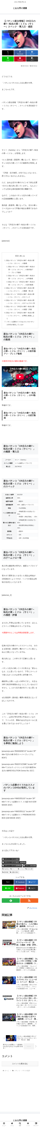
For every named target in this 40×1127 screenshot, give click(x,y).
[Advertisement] (18, 1090)
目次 (17, 256)
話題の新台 (15, 872)
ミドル (22, 869)
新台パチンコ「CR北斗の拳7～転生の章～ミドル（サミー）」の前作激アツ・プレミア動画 (21, 269)
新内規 (6, 872)
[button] (32, 59)
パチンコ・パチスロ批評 (11, 859)
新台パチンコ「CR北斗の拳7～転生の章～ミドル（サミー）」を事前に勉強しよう (20, 315)
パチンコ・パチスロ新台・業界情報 (15, 862)
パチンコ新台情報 (30, 865)
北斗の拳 (30, 869)
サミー (14, 869)
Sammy (6, 869)
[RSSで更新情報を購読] (29, 900)
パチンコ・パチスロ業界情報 (13, 865)
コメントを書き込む (20, 1064)
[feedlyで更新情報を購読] (11, 900)
